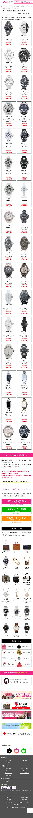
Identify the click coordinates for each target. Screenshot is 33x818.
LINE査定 (8, 762)
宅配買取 (24, 760)
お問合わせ (16, 804)
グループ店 (9, 797)
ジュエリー (8, 770)
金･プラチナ (24, 770)
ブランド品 (8, 768)
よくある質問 (24, 797)
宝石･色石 (8, 775)
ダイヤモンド (8, 773)
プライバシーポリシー (24, 802)
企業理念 (24, 799)
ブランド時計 (24, 768)
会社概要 (8, 799)
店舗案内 (8, 781)
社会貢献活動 (8, 802)
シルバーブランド (24, 773)
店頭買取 (8, 760)
